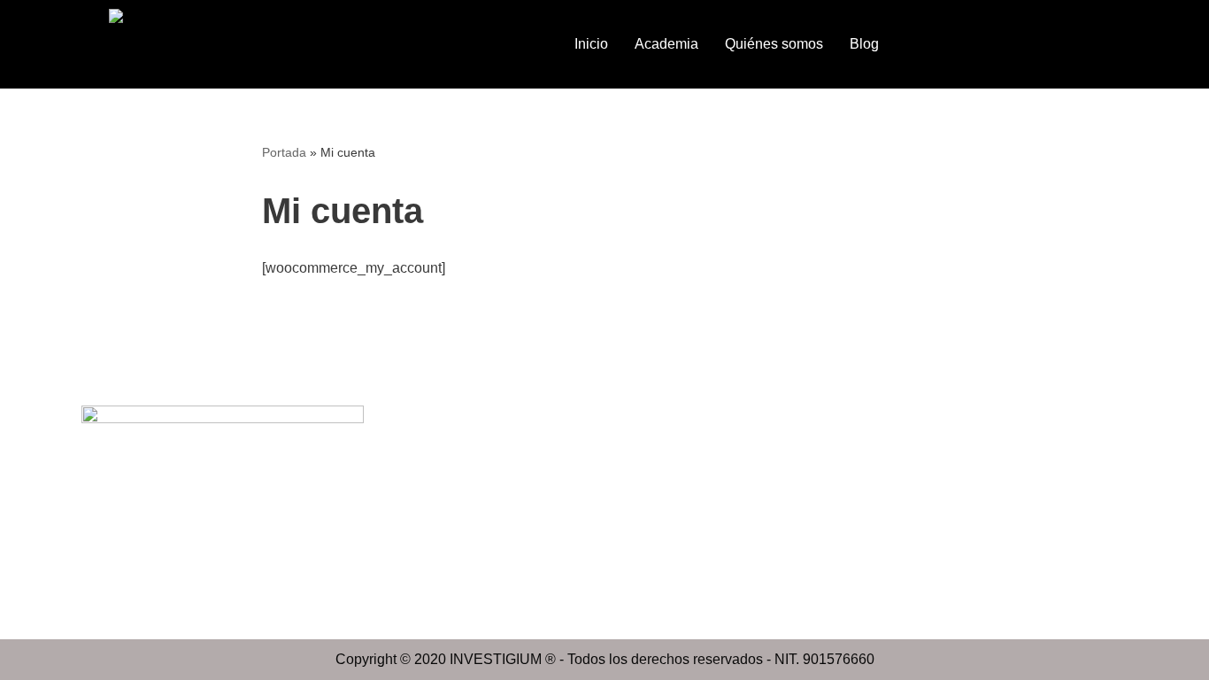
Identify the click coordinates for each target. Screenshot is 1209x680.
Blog (864, 43)
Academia (666, 43)
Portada (284, 152)
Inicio (591, 43)
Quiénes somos (774, 43)
